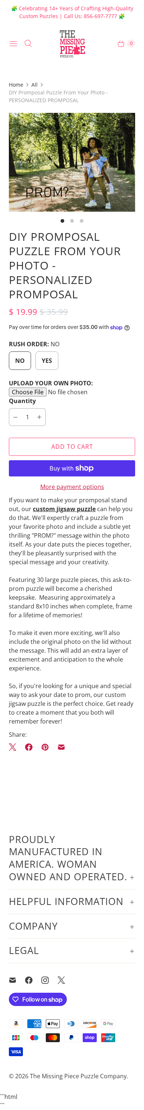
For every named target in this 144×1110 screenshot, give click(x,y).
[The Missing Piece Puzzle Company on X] (66, 980)
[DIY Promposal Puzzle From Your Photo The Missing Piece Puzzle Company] (72, 162)
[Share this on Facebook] (29, 747)
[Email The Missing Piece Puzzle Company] (17, 980)
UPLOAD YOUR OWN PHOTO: (51, 383)
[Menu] (13, 43)
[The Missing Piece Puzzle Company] (72, 43)
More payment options (72, 487)
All (34, 84)
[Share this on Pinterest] (45, 747)
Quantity (22, 401)
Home (16, 84)
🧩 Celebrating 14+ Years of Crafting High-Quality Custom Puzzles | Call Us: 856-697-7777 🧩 (72, 12)
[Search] (28, 43)
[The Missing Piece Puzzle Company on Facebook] (33, 980)
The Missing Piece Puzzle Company (78, 1076)
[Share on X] (15, 747)
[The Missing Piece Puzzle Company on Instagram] (49, 980)
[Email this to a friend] (61, 747)
